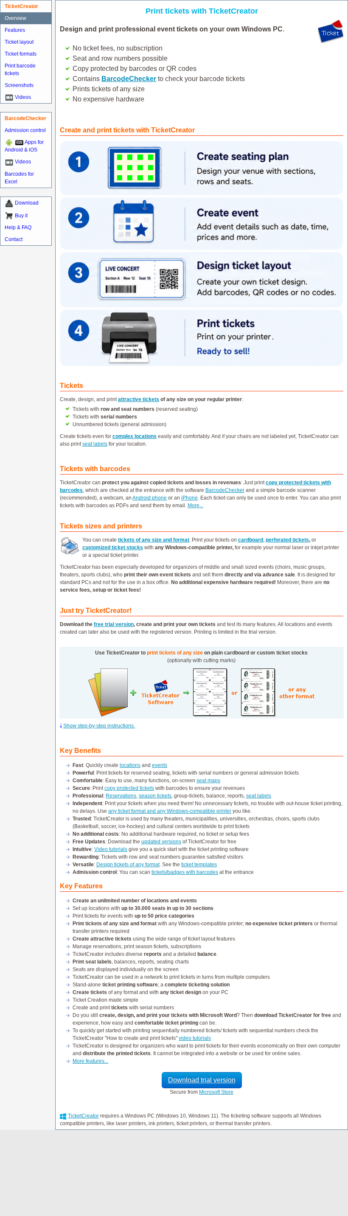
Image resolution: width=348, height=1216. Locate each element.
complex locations (134, 436)
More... (195, 505)
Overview (15, 18)
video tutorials (195, 1038)
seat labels (94, 444)
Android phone (149, 498)
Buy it (21, 216)
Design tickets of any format (128, 865)
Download (27, 203)
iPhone (189, 498)
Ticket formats (20, 54)
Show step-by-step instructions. (99, 726)
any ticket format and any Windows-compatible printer (169, 811)
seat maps (208, 781)
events (159, 765)
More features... (90, 1061)
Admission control (25, 130)
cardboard (250, 540)
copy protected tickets (129, 788)
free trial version (114, 624)
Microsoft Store (216, 1092)
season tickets (155, 796)
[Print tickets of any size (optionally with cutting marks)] (210, 692)
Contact (13, 239)
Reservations (121, 796)
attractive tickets (138, 399)
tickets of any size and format (153, 540)
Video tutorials (110, 849)
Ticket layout (19, 42)
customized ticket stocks (112, 547)
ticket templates (199, 865)
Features (15, 30)
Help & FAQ (18, 227)
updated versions (161, 842)
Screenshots (19, 85)
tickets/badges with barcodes (185, 872)
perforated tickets (287, 540)
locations (130, 765)
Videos (23, 97)
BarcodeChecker (224, 490)
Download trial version (202, 1080)
